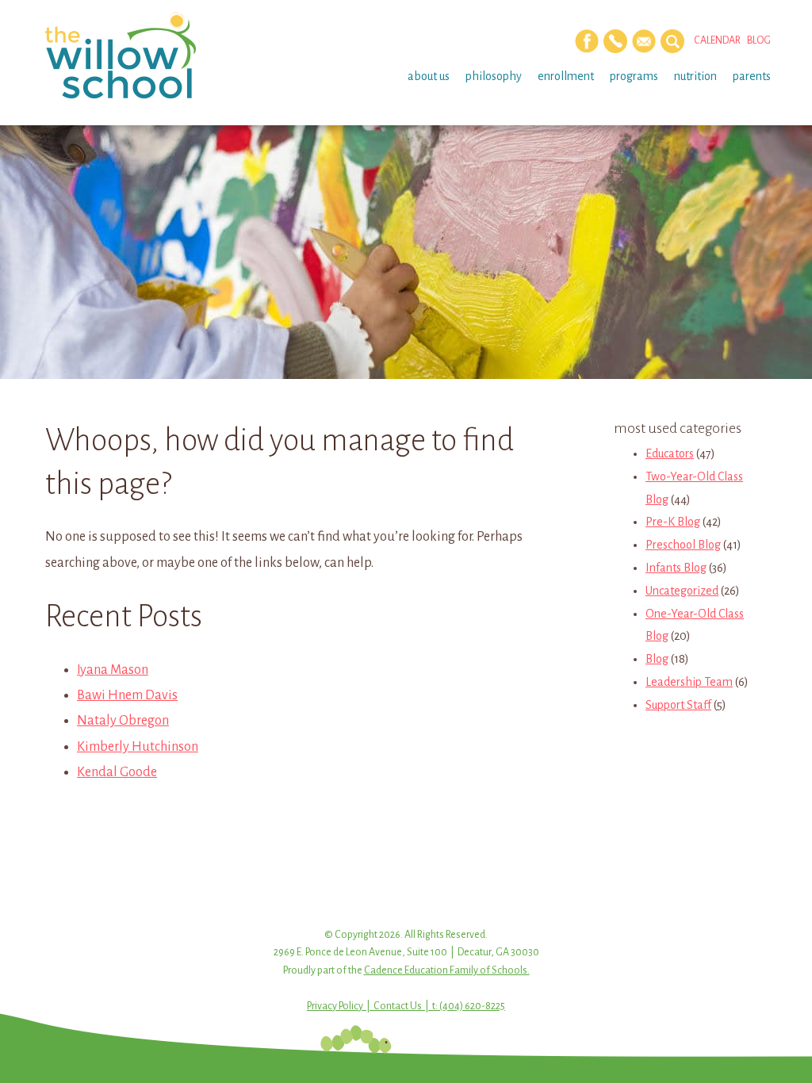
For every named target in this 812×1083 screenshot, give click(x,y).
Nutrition (695, 76)
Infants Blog (676, 567)
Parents (752, 76)
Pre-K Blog (672, 521)
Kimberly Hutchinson (137, 747)
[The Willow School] (126, 55)
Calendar (717, 40)
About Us (429, 76)
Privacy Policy (335, 1006)
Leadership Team (689, 681)
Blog (759, 40)
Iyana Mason (112, 670)
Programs (634, 76)
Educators (669, 453)
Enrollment (566, 76)
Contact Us (397, 1006)
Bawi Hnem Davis (127, 695)
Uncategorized (681, 590)
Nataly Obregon (123, 721)
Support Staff (678, 704)
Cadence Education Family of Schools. (447, 970)
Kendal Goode (117, 772)
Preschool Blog (683, 544)
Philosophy (493, 76)
